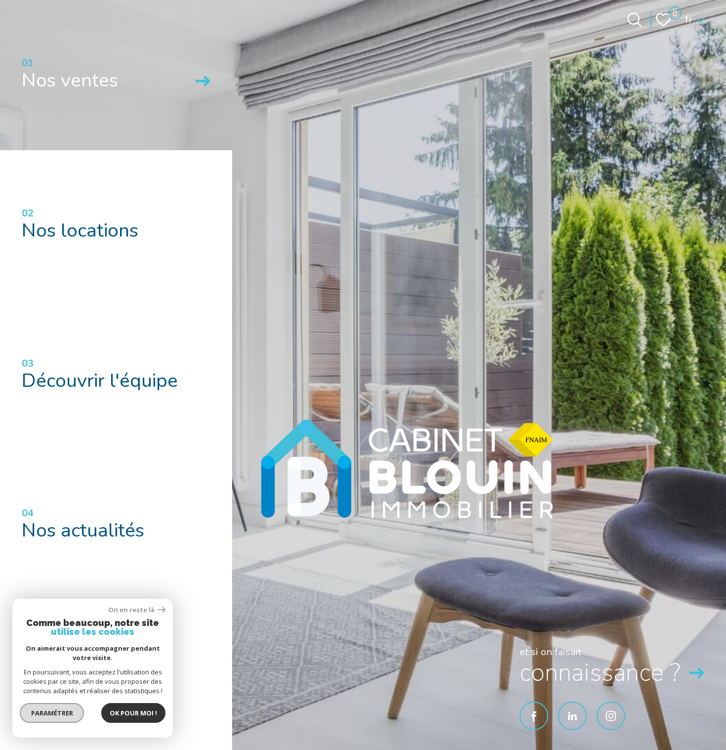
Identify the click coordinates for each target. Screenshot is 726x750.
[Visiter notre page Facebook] (534, 716)
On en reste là (132, 610)
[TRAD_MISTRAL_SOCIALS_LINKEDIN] (572, 716)
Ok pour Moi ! (133, 712)
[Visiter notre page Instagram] (611, 716)
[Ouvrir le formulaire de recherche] (635, 20)
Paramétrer (52, 712)
